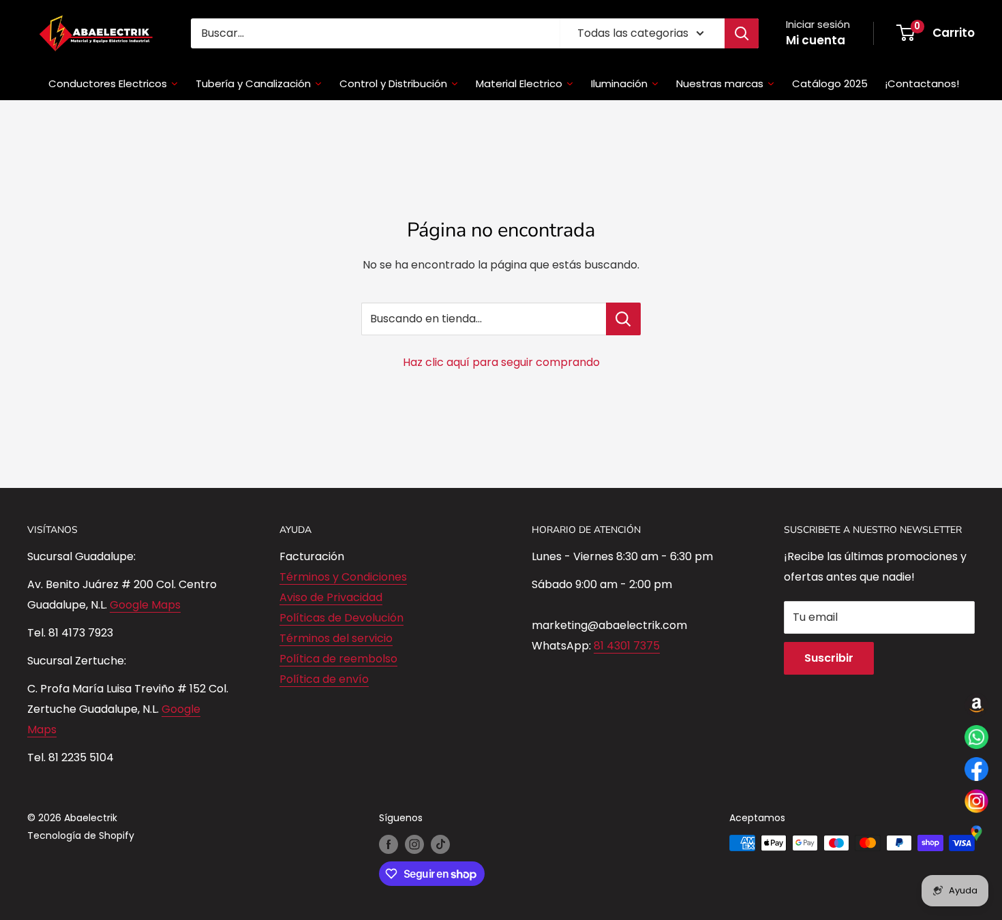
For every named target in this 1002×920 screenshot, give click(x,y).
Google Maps (145, 605)
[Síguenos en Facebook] (388, 844)
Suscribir (828, 658)
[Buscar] (742, 33)
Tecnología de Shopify (80, 835)
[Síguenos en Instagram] (414, 844)
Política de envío (324, 679)
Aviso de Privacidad (330, 597)
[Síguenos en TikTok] (440, 844)
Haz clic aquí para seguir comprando (501, 362)
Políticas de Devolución (341, 618)
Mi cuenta (815, 40)
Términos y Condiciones (343, 577)
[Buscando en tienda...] (623, 319)
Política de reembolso (338, 658)
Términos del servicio (336, 638)
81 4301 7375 (627, 646)
